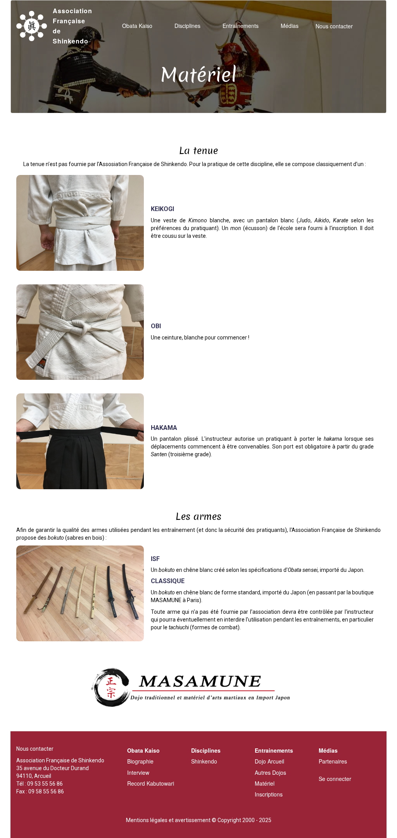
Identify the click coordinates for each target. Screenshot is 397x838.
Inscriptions (269, 794)
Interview (138, 772)
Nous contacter (334, 26)
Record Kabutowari (150, 783)
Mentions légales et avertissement (168, 820)
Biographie (140, 761)
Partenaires (333, 761)
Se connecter (335, 779)
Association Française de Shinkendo (72, 25)
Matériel (264, 783)
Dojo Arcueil (269, 761)
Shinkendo (204, 761)
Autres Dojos (270, 772)
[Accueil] (34, 26)
